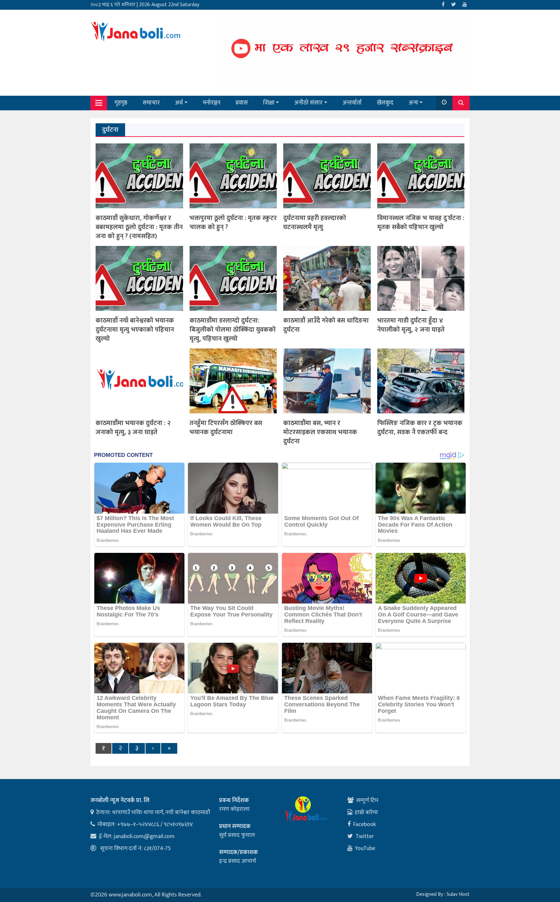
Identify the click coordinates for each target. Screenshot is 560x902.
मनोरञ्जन (211, 103)
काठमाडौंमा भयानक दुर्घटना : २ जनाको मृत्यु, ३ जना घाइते (133, 428)
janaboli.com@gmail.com (144, 836)
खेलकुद (385, 103)
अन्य (413, 103)
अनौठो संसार (308, 103)
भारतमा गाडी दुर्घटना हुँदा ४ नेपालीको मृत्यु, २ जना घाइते (411, 325)
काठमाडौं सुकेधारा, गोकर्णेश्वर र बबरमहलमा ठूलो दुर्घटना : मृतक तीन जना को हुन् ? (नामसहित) (139, 227)
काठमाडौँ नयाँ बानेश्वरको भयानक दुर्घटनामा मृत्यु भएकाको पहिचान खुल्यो (135, 329)
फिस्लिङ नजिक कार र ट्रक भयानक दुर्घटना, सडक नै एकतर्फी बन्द (419, 428)
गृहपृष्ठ (120, 103)
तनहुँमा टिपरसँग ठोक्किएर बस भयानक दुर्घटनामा (226, 428)
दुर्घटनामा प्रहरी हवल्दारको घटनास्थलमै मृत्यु (314, 223)
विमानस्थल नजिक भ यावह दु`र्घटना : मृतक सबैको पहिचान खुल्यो (420, 223)
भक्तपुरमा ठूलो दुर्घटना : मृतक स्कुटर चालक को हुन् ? (233, 223)
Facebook (364, 824)
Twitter (365, 836)
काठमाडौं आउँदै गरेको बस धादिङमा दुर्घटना (326, 325)
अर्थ (179, 103)
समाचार (151, 103)
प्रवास (242, 103)
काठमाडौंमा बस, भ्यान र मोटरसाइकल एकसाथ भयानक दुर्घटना (320, 432)
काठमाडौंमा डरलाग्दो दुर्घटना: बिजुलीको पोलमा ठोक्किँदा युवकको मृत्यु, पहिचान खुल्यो (233, 329)
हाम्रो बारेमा (366, 812)
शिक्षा (268, 103)
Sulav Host (458, 894)
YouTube (365, 848)
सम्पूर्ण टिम (367, 800)
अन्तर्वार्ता (352, 103)
